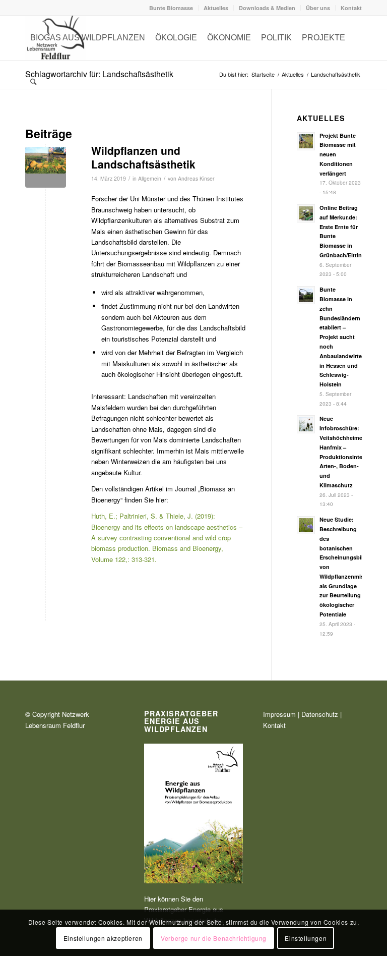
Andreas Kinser (196, 178)
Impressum (279, 714)
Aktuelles (216, 8)
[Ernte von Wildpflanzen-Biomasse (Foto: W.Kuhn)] (45, 167)
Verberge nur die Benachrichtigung (214, 938)
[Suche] (33, 82)
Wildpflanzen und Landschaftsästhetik (143, 157)
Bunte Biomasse (171, 8)
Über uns (318, 8)
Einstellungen (306, 938)
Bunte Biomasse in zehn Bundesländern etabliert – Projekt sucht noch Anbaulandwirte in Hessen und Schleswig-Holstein (340, 337)
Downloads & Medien (267, 8)
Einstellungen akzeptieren (103, 938)
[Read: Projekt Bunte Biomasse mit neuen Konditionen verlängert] (306, 141)
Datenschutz (319, 714)
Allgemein (149, 178)
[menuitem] (171, 8)
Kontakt (351, 8)
